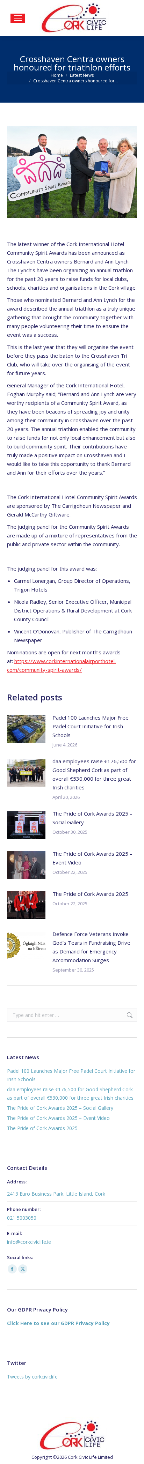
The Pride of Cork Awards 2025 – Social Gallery (92, 818)
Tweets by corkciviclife (32, 1376)
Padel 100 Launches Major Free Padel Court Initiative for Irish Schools (90, 726)
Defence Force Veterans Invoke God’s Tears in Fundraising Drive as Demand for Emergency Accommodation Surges (91, 947)
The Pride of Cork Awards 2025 (90, 893)
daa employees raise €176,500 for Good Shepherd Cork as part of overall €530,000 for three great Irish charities (94, 774)
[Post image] (26, 729)
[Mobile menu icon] (17, 18)
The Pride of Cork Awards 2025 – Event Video (92, 858)
